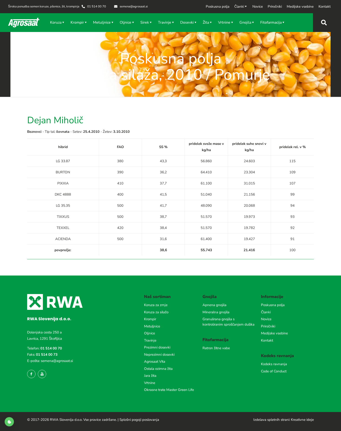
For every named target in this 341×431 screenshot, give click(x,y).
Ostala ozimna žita (158, 368)
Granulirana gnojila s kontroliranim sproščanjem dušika (228, 322)
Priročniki (268, 326)
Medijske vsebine (274, 333)
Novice (266, 319)
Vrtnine (149, 382)
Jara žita (150, 375)
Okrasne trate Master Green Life (169, 389)
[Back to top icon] (319, 421)
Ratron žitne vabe (216, 348)
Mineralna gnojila (216, 312)
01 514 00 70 (51, 348)
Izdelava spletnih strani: (271, 419)
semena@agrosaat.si (57, 360)
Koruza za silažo (156, 312)
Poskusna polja (273, 305)
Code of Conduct (273, 371)
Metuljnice (152, 326)
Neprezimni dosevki (159, 354)
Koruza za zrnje (155, 305)
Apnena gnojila (214, 305)
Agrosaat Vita (154, 361)
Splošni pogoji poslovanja (139, 419)
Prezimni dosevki (157, 347)
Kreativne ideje (302, 419)
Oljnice (149, 333)
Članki (266, 312)
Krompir (150, 319)
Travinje (150, 340)
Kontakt (267, 340)
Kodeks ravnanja (274, 364)
